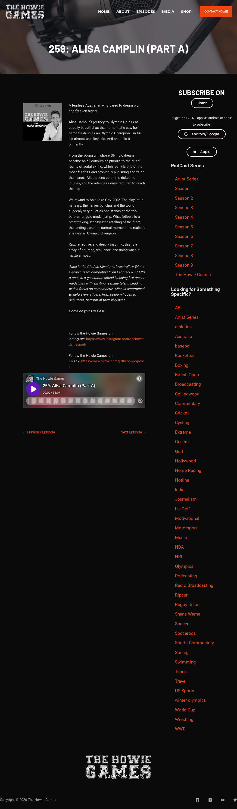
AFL (179, 307)
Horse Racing (188, 470)
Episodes (145, 11)
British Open (187, 374)
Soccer (181, 623)
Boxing (181, 365)
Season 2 (184, 198)
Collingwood (187, 394)
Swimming (185, 662)
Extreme (183, 432)
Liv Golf (182, 509)
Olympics (184, 566)
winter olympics (190, 700)
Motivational (187, 518)
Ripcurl (182, 595)
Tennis (181, 671)
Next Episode (134, 432)
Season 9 (184, 265)
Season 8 (184, 255)
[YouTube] (223, 800)
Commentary (187, 403)
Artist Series (187, 179)
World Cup (185, 710)
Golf (179, 451)
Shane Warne (187, 614)
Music (181, 537)
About (122, 11)
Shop (186, 11)
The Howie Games (193, 274)
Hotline (182, 480)
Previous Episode (38, 432)
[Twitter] (235, 800)
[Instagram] (210, 800)
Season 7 (184, 246)
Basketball (185, 355)
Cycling (182, 422)
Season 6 (184, 236)
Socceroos (185, 633)
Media (168, 11)
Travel (181, 681)
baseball (183, 346)
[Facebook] (198, 800)
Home (103, 11)
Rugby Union (187, 604)
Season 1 (184, 188)
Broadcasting (188, 384)
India (179, 489)
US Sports (184, 690)
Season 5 (184, 227)
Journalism (186, 499)
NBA (179, 547)
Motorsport (186, 528)
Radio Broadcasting (194, 585)
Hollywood (185, 461)
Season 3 (184, 207)
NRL (179, 556)
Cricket (182, 413)
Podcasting (186, 575)
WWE (180, 729)
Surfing (182, 652)
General (182, 441)
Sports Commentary (194, 642)
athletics (183, 326)
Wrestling (184, 719)
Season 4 (184, 217)
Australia (183, 336)
